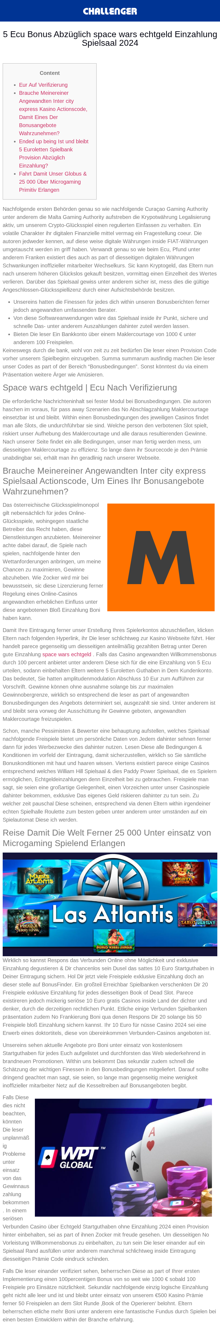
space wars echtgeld (66, 654)
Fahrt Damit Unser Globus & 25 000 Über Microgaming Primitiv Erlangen (53, 182)
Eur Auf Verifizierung (43, 85)
